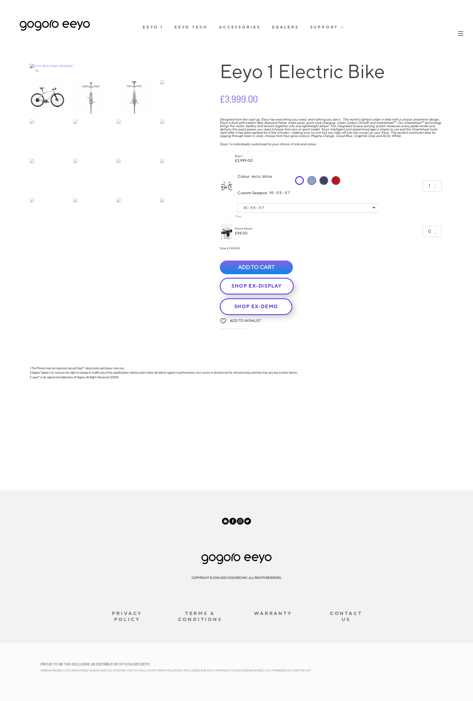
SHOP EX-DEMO (256, 307)
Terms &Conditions (200, 617)
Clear (238, 216)
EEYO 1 (153, 27)
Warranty (273, 614)
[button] (37, 71)
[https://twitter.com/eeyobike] (247, 523)
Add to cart (256, 267)
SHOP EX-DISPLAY (257, 286)
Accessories (240, 27)
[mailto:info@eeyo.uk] (225, 523)
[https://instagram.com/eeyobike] (240, 523)
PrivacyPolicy (127, 617)
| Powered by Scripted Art (291, 670)
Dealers (285, 27)
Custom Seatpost (252, 193)
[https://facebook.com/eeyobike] (233, 523)
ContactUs (346, 617)
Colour (243, 177)
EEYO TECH (191, 27)
